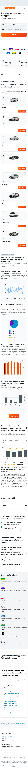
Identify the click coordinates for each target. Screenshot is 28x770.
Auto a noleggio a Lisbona (10, 703)
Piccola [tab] (4, 440)
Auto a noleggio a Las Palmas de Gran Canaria (13, 693)
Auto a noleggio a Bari (9, 691)
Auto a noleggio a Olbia (9, 712)
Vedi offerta (22, 111)
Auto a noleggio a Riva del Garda (12, 699)
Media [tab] (10, 440)
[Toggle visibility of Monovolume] (13, 338)
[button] (2, 8)
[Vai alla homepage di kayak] (10, 8)
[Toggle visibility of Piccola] (11, 331)
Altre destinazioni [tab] (8, 680)
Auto (8, 723)
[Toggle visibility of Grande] (11, 333)
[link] (14, 416)
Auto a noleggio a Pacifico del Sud (17, 723)
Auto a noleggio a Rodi (9, 707)
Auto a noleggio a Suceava (10, 705)
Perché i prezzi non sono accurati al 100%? (12, 746)
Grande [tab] (16, 440)
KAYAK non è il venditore (9, 741)
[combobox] (9, 18)
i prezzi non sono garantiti (7, 736)
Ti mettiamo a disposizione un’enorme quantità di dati (12, 743)
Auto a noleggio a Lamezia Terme (12, 697)
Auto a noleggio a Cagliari (10, 701)
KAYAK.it (3, 723)
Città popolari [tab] (19, 680)
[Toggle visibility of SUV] (11, 335)
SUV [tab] (22, 440)
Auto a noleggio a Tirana (10, 710)
